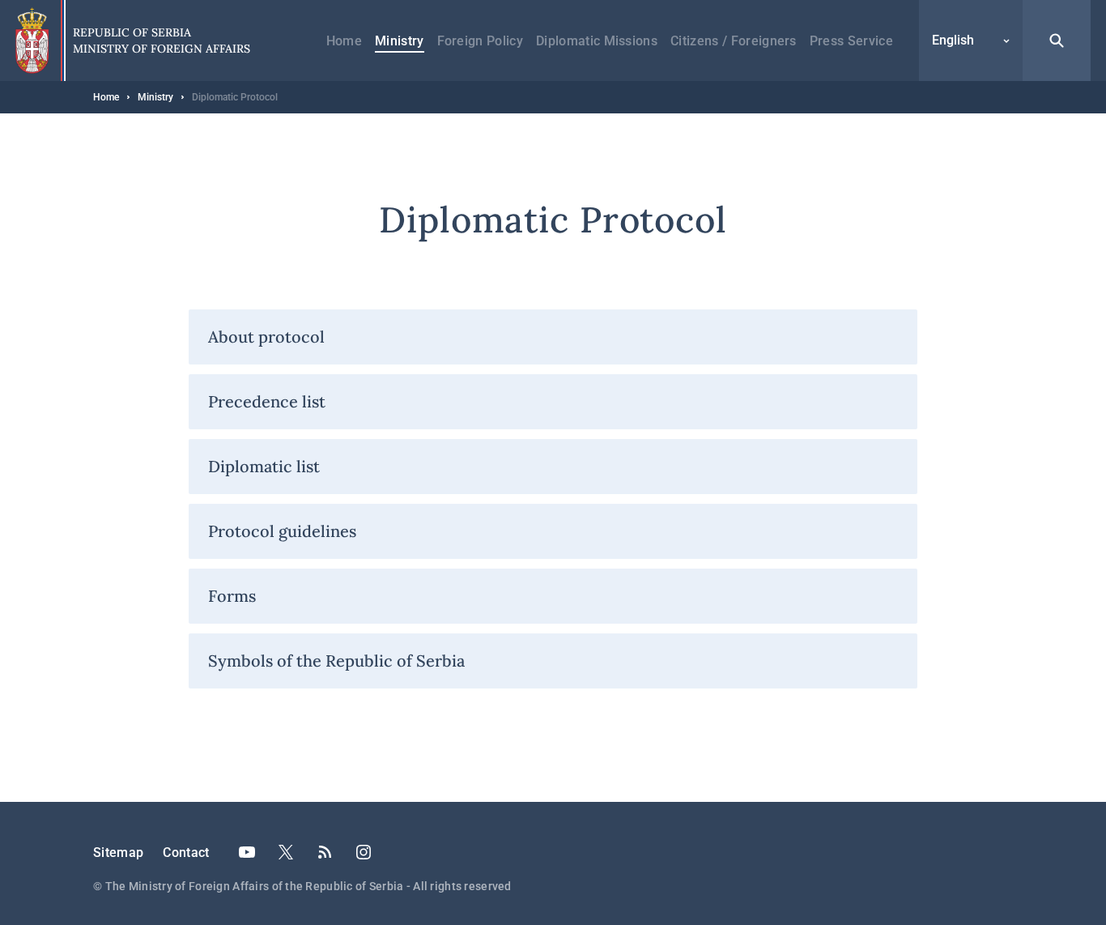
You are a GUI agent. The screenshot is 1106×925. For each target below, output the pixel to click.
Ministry (399, 41)
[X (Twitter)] (286, 852)
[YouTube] (247, 852)
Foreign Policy (480, 41)
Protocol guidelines (282, 531)
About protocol (266, 336)
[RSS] (324, 852)
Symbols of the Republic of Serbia (336, 660)
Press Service (851, 41)
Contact (186, 852)
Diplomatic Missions (596, 41)
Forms (232, 596)
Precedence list (266, 401)
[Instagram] (363, 852)
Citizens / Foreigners (733, 41)
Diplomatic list (264, 466)
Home (344, 41)
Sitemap (118, 852)
